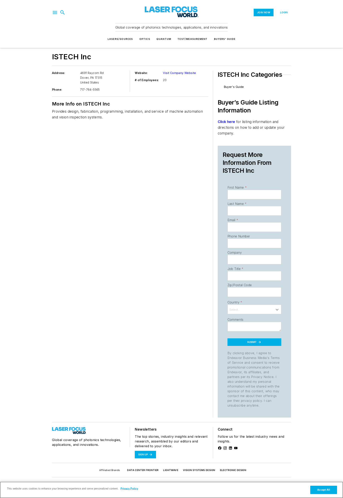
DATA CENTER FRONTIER (142, 470)
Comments (235, 319)
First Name (237, 187)
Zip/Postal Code (239, 285)
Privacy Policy (129, 488)
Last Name (237, 204)
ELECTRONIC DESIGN (233, 470)
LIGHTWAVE (170, 470)
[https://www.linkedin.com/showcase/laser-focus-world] (230, 448)
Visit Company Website (179, 73)
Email (232, 220)
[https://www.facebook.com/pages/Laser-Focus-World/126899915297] (220, 448)
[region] (171, 490)
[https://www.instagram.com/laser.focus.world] (225, 448)
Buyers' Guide (225, 38)
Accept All (323, 489)
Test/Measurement (192, 38)
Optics (144, 38)
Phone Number (238, 236)
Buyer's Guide (234, 86)
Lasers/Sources (120, 38)
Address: (58, 73)
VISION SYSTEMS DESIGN (199, 470)
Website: (141, 73)
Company (234, 252)
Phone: (57, 89)
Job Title (235, 269)
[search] (63, 12)
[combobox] (254, 309)
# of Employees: (147, 80)
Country (234, 302)
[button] (55, 12)
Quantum (163, 38)
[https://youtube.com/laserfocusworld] (236, 448)
